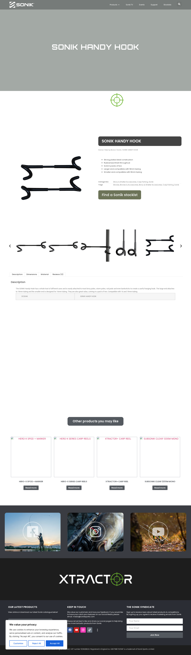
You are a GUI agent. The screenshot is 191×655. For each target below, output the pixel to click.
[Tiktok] (89, 630)
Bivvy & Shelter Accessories (124, 182)
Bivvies (116, 185)
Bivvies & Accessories (129, 185)
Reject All (36, 643)
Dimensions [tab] (31, 274)
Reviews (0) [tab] (58, 274)
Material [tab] (45, 274)
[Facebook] (70, 630)
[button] (179, 4)
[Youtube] (76, 630)
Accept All (54, 643)
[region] (36, 634)
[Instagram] (83, 630)
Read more (31, 487)
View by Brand (109, 150)
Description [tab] (17, 274)
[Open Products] (119, 4)
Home (100, 150)
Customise (18, 643)
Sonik (119, 150)
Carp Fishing (142, 182)
